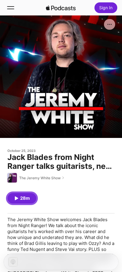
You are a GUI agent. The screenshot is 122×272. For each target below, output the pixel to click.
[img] (60, 8)
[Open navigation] (10, 7)
